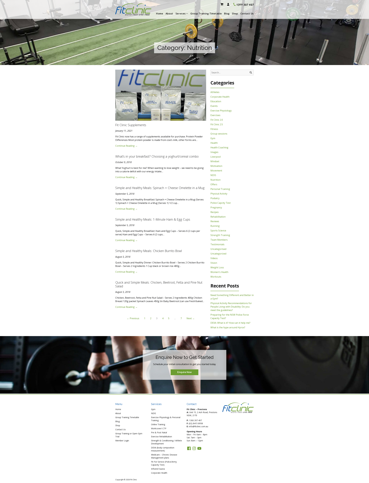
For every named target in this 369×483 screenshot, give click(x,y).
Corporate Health (219, 96)
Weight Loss (217, 267)
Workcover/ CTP (158, 428)
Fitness (214, 129)
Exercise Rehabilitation (161, 436)
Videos (214, 258)
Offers (213, 184)
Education (215, 101)
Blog (226, 13)
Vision (213, 262)
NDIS (213, 175)
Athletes (214, 92)
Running (215, 226)
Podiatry (215, 198)
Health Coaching (219, 147)
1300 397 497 (195, 420)
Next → (191, 318)
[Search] (251, 72)
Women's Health (219, 272)
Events (214, 106)
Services (181, 13)
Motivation (216, 166)
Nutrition (215, 179)
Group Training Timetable (206, 13)
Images (214, 152)
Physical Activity (218, 193)
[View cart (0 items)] (222, 4)
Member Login (122, 440)
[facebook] (189, 448)
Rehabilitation (218, 216)
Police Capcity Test (220, 202)
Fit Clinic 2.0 (216, 119)
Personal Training (220, 189)
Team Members (219, 239)
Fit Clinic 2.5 (216, 124)
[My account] (228, 4)
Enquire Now (184, 372)
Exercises (215, 115)
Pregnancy (216, 207)
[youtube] (199, 448)
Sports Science (218, 230)
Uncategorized (218, 253)
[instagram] (194, 448)
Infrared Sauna (158, 468)
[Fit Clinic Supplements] (160, 95)
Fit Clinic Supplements (130, 125)
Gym (212, 138)
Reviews (214, 221)
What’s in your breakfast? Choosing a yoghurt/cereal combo (157, 156)
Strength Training (220, 235)
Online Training (158, 424)
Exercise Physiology (221, 110)
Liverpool (215, 156)
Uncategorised (218, 249)
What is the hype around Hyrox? (227, 327)
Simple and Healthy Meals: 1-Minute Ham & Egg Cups (152, 219)
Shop (235, 13)
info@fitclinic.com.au (198, 426)
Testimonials (217, 244)
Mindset (214, 161)
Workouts (215, 276)
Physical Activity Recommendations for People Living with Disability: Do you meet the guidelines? (231, 307)
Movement (216, 170)
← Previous (133, 318)
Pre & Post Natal (159, 432)
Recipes (214, 212)
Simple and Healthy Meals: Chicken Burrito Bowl (148, 251)
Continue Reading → (126, 145)
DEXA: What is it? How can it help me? (230, 322)
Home (159, 13)
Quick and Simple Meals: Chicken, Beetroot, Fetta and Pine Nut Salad (158, 284)
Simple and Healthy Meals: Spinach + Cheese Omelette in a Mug (160, 188)
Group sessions (218, 133)
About (169, 13)
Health (214, 142)
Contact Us (247, 13)
